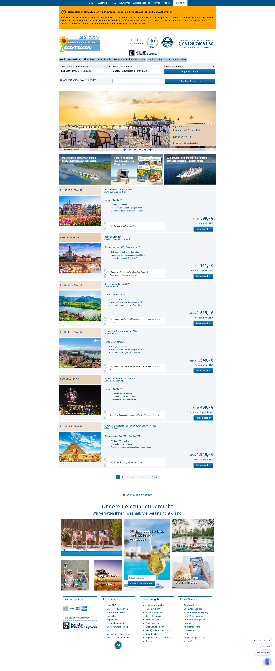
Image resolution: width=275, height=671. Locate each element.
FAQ (114, 3)
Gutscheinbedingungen (194, 619)
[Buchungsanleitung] (193, 572)
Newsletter (189, 630)
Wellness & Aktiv (157, 59)
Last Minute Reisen (154, 627)
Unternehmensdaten (116, 623)
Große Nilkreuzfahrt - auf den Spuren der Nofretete (130, 425)
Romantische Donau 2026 (117, 284)
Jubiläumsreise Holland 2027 (118, 189)
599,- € (206, 218)
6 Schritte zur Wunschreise (186, 580)
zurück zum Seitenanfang (137, 494)
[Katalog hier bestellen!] (193, 535)
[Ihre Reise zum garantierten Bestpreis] (167, 41)
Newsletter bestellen (141, 583)
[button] (267, 662)
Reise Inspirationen (80, 550)
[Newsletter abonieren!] (147, 554)
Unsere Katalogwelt (192, 545)
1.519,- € (204, 312)
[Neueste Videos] (91, 537)
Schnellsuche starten (189, 81)
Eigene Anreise (177, 59)
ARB (109, 630)
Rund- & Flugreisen (263, 653)
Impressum (112, 619)
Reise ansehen (203, 229)
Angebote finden (190, 71)
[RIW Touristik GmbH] (91, 3)
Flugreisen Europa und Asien (158, 637)
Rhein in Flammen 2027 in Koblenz (121, 378)
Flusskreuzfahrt (93, 59)
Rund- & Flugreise (114, 59)
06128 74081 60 (197, 43)
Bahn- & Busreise (136, 59)
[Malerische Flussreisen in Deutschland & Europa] (85, 169)
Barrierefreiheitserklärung (196, 612)
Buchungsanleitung (193, 609)
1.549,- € (204, 360)
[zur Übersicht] (84, 43)
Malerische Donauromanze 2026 (120, 331)
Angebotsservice (192, 627)
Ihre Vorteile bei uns (116, 612)
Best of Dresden (112, 236)
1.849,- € (204, 454)
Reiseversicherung (192, 605)
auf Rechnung (136, 43)
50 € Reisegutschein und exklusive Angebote (146, 535)
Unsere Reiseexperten (117, 609)
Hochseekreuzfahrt (71, 59)
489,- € (206, 407)
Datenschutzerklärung (117, 627)
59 (152, 477)
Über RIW (111, 605)
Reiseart (149, 641)
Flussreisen (266, 647)
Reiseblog (111, 616)
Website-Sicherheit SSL (118, 637)
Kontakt (188, 623)
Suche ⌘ (180, 3)
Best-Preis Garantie (73, 582)
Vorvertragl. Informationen (119, 634)
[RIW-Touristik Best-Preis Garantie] (75, 575)
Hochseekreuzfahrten (262, 641)
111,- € (206, 265)
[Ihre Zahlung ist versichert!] (143, 52)
